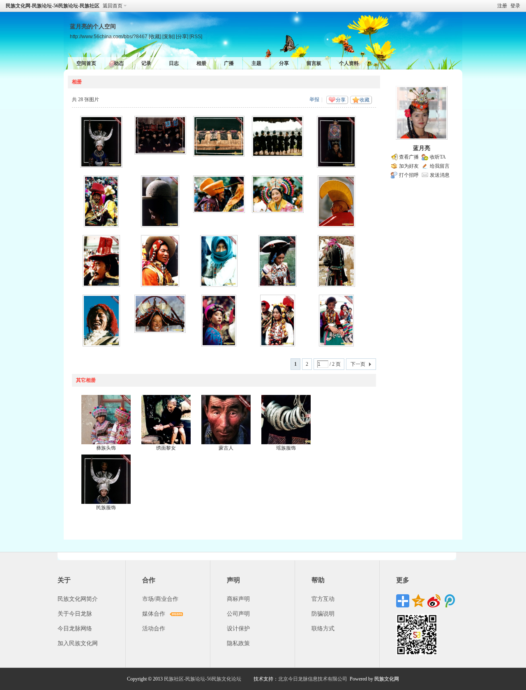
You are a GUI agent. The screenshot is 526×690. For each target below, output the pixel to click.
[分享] (182, 36)
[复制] (168, 36)
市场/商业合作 (160, 599)
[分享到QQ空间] (418, 600)
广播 (229, 63)
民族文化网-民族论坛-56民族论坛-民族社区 (52, 6)
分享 (284, 63)
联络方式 (323, 628)
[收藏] (155, 36)
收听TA (438, 157)
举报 (314, 99)
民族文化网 (386, 679)
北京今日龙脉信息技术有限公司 (312, 679)
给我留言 (440, 166)
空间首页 (86, 63)
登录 (515, 6)
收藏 (364, 100)
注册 (502, 6)
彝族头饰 (106, 448)
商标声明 (238, 599)
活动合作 (153, 628)
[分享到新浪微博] (434, 600)
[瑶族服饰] (286, 419)
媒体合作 (153, 614)
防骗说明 (323, 614)
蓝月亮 (421, 148)
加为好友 (409, 166)
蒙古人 (226, 448)
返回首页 (112, 6)
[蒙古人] (226, 419)
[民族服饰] (106, 479)
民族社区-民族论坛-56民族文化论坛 (202, 679)
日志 (174, 63)
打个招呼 (409, 175)
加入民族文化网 (78, 643)
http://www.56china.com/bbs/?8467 (109, 36)
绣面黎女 (166, 448)
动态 (119, 63)
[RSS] (195, 36)
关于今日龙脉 (75, 614)
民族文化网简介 (78, 599)
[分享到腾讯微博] (449, 600)
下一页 (358, 364)
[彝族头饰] (106, 419)
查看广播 (409, 157)
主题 (256, 63)
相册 (201, 63)
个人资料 (349, 63)
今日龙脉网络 (75, 628)
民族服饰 (106, 507)
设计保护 (238, 628)
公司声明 (238, 614)
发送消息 (440, 175)
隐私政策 (238, 643)
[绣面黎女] (166, 419)
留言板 (314, 63)
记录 (146, 63)
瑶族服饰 (286, 448)
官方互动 (323, 599)
